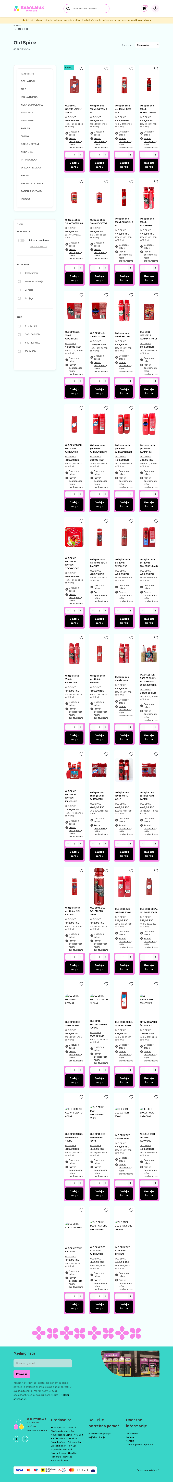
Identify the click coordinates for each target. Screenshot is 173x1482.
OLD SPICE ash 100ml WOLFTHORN (72, 335)
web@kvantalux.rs (140, 20)
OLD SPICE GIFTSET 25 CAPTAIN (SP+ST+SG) (71, 796)
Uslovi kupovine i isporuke (139, 1445)
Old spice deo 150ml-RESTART (122, 335)
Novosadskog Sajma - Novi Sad (67, 1435)
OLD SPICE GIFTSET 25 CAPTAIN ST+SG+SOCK (72, 563)
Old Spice (70, 117)
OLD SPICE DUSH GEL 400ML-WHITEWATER (73, 449)
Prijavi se (22, 1374)
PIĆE (23, 89)
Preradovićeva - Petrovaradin (66, 1442)
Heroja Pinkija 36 (59, 1461)
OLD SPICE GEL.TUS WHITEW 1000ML (73, 109)
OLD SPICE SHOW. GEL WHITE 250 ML (149, 910)
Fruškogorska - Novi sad (63, 1428)
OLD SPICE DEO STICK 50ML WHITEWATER (97, 1251)
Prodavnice (132, 1434)
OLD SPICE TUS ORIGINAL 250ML (123, 910)
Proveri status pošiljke (100, 1434)
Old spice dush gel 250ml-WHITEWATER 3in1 (98, 449)
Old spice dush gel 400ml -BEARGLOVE (122, 563)
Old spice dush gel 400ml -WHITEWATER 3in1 (123, 449)
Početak (17, 25)
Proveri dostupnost (75, 140)
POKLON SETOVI (30, 144)
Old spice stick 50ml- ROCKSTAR (98, 221)
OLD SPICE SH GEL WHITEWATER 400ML (74, 1137)
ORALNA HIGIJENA (31, 168)
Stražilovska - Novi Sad (63, 1431)
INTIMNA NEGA (29, 160)
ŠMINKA (25, 136)
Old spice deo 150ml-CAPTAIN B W (98, 109)
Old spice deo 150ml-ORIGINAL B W (124, 222)
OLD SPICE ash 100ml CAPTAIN (97, 335)
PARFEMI (26, 128)
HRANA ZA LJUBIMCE (32, 183)
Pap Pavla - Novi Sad (61, 1450)
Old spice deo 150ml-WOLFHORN (147, 222)
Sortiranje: (127, 45)
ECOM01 (43, 1430)
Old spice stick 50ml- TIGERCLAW (74, 221)
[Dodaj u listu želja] (81, 69)
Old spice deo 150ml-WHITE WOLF (122, 796)
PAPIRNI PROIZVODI (31, 191)
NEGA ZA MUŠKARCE (32, 105)
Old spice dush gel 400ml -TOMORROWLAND (149, 563)
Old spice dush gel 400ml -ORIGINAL (97, 679)
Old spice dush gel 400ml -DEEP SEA (123, 109)
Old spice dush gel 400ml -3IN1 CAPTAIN (72, 911)
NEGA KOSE (27, 121)
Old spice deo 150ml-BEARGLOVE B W (148, 109)
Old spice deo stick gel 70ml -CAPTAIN (147, 796)
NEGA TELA (27, 113)
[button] (35, 231)
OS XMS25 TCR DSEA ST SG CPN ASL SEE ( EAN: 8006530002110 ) (148, 680)
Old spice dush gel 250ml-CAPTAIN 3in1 (147, 449)
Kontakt (130, 1441)
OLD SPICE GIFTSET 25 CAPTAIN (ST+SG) (148, 335)
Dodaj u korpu (74, 165)
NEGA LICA (27, 152)
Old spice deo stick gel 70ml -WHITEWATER (97, 796)
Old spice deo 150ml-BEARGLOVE (72, 679)
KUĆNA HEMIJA (29, 97)
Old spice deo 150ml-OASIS (122, 678)
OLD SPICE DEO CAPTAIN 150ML (122, 1137)
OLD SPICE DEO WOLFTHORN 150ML (97, 911)
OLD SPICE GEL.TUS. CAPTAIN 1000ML (98, 1024)
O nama (130, 1437)
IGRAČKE (25, 199)
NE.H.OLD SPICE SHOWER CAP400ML (147, 1137)
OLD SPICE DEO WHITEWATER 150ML (97, 1137)
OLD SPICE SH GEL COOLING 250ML (124, 1023)
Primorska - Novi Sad (61, 1457)
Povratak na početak (147, 1470)
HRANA (25, 176)
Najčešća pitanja (97, 1437)
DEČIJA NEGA (28, 81)
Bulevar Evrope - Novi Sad (64, 1453)
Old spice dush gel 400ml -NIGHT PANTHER (98, 563)
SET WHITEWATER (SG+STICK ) (148, 1023)
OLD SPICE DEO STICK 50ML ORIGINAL (122, 1251)
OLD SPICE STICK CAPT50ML (73, 1250)
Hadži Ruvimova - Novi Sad (64, 1439)
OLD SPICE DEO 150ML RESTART (73, 1023)
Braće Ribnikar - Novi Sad (64, 1446)
